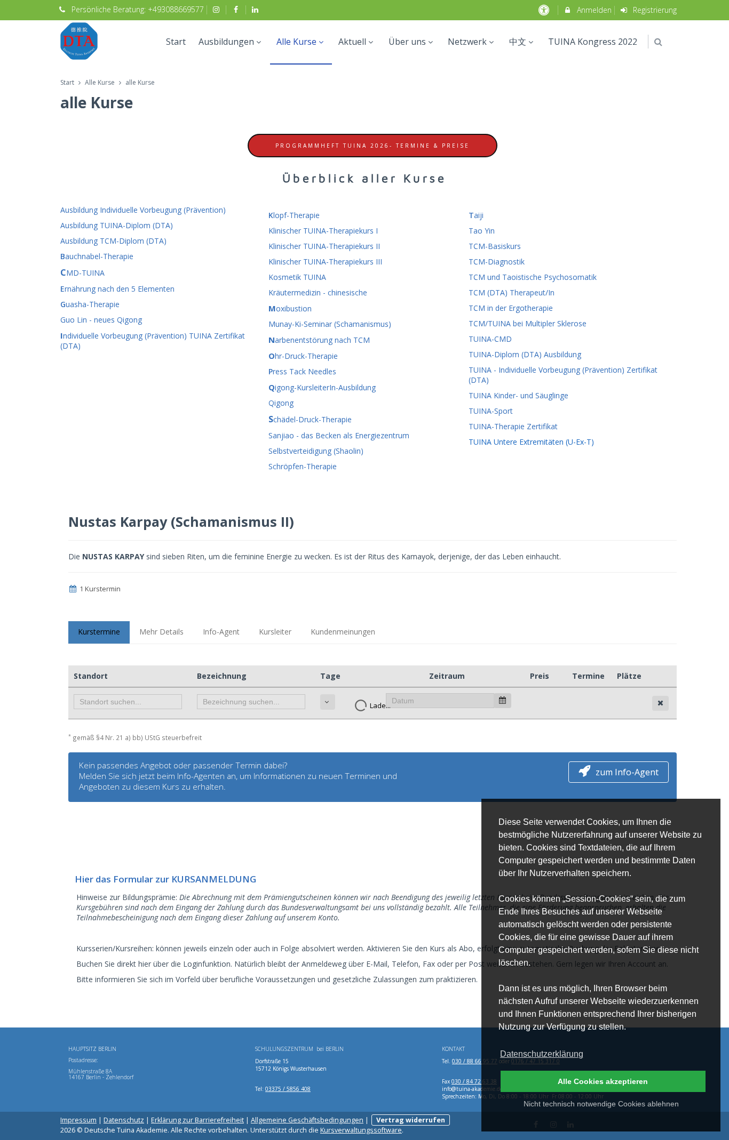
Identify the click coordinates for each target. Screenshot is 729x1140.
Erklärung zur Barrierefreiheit (197, 1120)
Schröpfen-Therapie (302, 466)
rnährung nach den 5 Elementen (117, 289)
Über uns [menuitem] (407, 41)
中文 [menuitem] (517, 41)
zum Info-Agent (627, 772)
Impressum (78, 1120)
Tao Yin (482, 231)
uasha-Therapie (90, 304)
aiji (476, 215)
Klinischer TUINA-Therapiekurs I (323, 231)
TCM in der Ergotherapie (511, 308)
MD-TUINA (82, 273)
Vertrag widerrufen (410, 1120)
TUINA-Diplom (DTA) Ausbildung (525, 354)
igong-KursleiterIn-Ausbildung (322, 387)
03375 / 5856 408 (288, 1089)
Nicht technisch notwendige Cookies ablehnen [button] (601, 1103)
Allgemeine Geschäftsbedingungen (307, 1120)
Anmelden (593, 10)
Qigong (281, 403)
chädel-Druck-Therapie (310, 419)
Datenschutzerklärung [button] (541, 1053)
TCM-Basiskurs (495, 246)
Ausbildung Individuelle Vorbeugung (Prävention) (143, 210)
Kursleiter (275, 632)
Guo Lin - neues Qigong (101, 320)
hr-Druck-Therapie (303, 356)
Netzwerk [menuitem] (467, 41)
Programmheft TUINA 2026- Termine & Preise (372, 145)
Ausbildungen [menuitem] (226, 41)
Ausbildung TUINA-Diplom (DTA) (116, 225)
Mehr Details (161, 632)
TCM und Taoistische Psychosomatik (533, 277)
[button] (658, 42)
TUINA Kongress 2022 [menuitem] (592, 41)
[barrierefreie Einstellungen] (544, 10)
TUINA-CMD (490, 339)
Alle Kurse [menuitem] (296, 41)
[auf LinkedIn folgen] (257, 9)
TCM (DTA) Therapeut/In (511, 292)
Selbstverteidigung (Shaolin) (315, 451)
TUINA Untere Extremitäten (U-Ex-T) (531, 442)
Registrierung (654, 10)
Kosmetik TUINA (297, 277)
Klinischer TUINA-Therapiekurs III (325, 261)
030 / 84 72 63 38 (474, 1081)
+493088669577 (176, 9)
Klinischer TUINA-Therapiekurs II (324, 246)
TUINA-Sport (491, 411)
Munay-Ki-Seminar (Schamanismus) (329, 324)
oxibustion (290, 308)
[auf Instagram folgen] (218, 9)
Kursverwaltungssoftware (361, 1130)
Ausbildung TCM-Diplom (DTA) (113, 241)
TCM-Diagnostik (497, 261)
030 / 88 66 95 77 (474, 1061)
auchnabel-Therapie (96, 256)
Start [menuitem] (176, 41)
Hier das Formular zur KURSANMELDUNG (165, 879)
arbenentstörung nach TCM (319, 340)
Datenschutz (124, 1120)
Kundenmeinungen (343, 632)
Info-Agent (221, 632)
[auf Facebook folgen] (237, 9)
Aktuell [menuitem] (352, 41)
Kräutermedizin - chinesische (317, 292)
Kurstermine (99, 632)
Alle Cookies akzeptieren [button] (603, 1081)
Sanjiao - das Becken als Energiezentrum (338, 435)
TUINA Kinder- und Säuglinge (518, 395)
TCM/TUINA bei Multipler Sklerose (528, 323)
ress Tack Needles (302, 371)
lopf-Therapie (294, 215)
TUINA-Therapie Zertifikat (513, 426)
